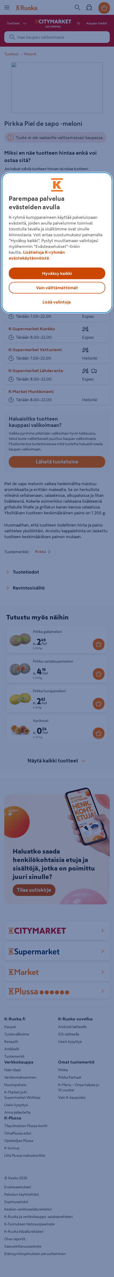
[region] (57, 242)
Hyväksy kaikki (57, 273)
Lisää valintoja (56, 302)
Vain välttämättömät (57, 287)
